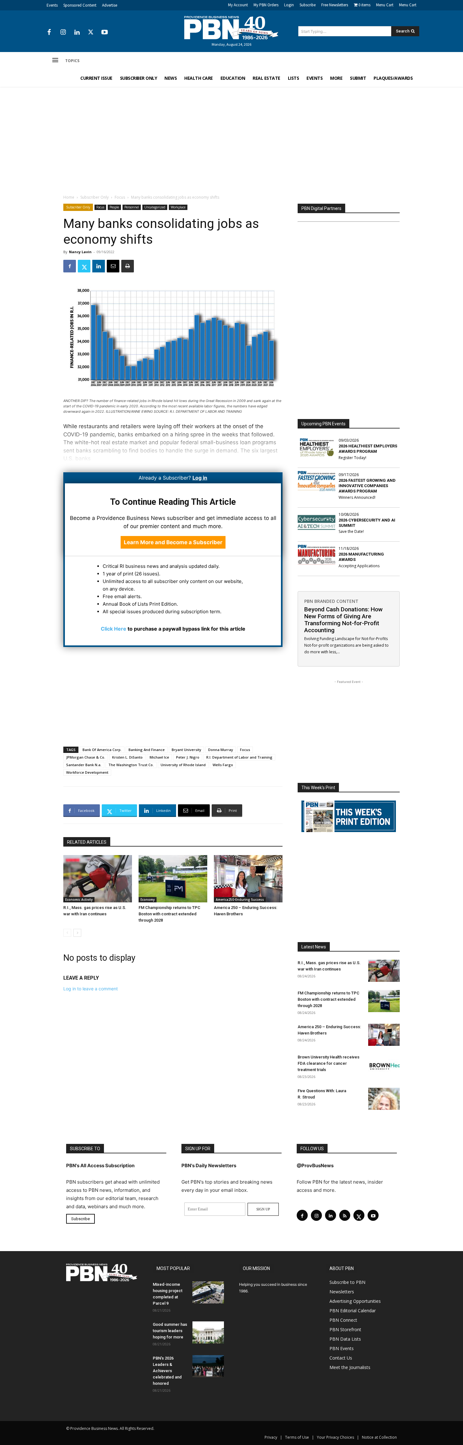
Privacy (271, 1437)
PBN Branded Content (331, 601)
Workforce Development (87, 772)
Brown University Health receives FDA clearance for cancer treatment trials (328, 1063)
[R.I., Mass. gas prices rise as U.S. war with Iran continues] (97, 878)
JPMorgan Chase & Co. (85, 757)
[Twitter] (90, 32)
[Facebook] (49, 32)
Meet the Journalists (349, 1367)
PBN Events (341, 1348)
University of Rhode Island (183, 764)
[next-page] (77, 933)
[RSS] (344, 1215)
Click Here (113, 629)
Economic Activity (79, 899)
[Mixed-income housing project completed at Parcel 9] (208, 1292)
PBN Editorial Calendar (352, 1311)
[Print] (127, 266)
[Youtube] (104, 32)
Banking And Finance (147, 749)
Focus (120, 197)
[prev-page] (67, 933)
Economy (147, 899)
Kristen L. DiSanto (127, 757)
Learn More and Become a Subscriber (173, 542)
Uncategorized (154, 207)
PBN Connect (343, 1320)
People (114, 207)
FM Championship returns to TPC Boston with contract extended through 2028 (169, 914)
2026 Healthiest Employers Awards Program (368, 449)
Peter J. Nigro (187, 757)
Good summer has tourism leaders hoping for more (170, 1330)
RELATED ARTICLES (86, 842)
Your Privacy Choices (335, 1437)
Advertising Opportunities (355, 1301)
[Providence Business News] (231, 27)
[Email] (113, 266)
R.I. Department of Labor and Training (239, 757)
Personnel (131, 207)
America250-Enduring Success (240, 899)
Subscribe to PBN (347, 1282)
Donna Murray (220, 749)
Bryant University (186, 749)
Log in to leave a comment (90, 988)
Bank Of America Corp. (102, 749)
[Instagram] (63, 32)
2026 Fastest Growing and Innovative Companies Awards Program (367, 485)
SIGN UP (263, 1209)
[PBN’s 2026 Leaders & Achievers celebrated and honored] (208, 1366)
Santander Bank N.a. (83, 764)
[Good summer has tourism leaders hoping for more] (208, 1332)
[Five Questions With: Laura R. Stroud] (384, 1099)
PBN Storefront (345, 1329)
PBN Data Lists (345, 1339)
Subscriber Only (94, 197)
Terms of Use (297, 1437)
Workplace (178, 207)
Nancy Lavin (80, 251)
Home (68, 197)
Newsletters (341, 1292)
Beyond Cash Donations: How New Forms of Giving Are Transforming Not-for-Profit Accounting (343, 620)
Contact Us (340, 1358)
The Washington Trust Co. (131, 764)
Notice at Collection (379, 1437)
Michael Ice (159, 757)
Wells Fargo (223, 764)
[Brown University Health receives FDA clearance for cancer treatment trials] (384, 1065)
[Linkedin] (76, 32)
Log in (199, 478)
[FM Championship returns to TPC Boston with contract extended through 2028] (173, 878)
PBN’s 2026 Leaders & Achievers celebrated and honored (167, 1371)
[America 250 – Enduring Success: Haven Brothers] (248, 878)
